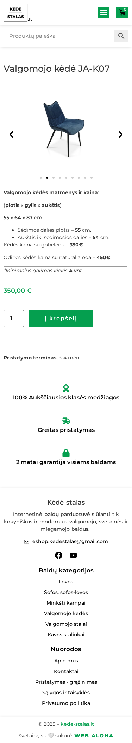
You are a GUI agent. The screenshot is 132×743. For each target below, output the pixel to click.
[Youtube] (73, 555)
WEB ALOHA (93, 735)
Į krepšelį (61, 318)
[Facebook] (58, 555)
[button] (103, 12)
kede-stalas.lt (77, 724)
